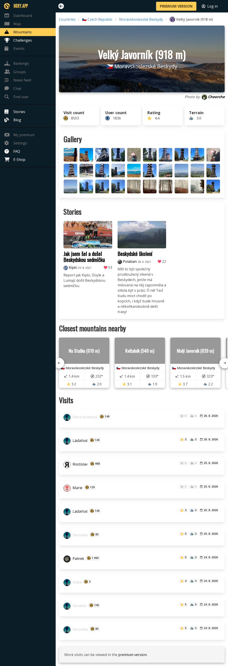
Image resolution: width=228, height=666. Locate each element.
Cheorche (216, 96)
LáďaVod (79, 440)
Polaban (130, 261)
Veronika (80, 534)
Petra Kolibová (84, 417)
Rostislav (80, 464)
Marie (77, 487)
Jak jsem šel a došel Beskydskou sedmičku (84, 256)
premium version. (132, 654)
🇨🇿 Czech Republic (97, 19)
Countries (67, 19)
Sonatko (79, 605)
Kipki (73, 267)
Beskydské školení (135, 253)
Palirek (78, 558)
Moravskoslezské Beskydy (141, 19)
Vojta (76, 582)
